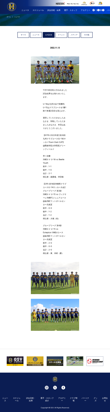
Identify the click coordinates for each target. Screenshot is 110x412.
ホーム (9, 17)
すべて (23, 35)
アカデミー (85, 10)
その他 (86, 35)
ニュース (25, 10)
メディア (74, 35)
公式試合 (48, 35)
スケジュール (38, 10)
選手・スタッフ (70, 10)
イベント (61, 35)
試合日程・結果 (54, 10)
